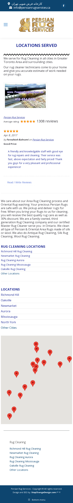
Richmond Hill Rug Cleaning (16, 251)
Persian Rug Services (14, 117)
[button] (36, 349)
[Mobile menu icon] (6, 24)
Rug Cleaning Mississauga (15, 264)
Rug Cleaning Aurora (12, 260)
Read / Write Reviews (19, 182)
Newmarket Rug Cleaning (15, 256)
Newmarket (8, 305)
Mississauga (9, 316)
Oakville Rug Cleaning (13, 269)
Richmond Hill (10, 295)
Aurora (5, 311)
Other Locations (10, 273)
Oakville (6, 300)
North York (8, 322)
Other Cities (9, 327)
